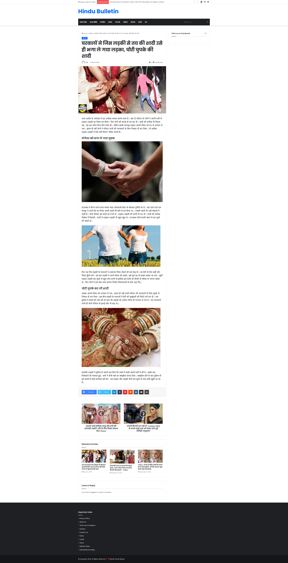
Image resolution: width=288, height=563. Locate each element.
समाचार (91, 33)
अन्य (146, 22)
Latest (82, 539)
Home (85, 33)
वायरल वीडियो (93, 22)
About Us (83, 522)
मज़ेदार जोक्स (83, 22)
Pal (87, 62)
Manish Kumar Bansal (117, 559)
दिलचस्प (133, 22)
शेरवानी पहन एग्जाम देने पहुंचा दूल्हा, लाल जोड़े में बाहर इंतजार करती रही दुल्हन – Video (121, 468)
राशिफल (125, 22)
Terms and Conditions (87, 525)
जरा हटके (117, 22)
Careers (82, 529)
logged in (94, 492)
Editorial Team (85, 546)
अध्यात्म (110, 22)
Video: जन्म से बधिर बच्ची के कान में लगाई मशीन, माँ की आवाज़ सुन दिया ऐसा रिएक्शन (150, 467)
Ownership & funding (87, 550)
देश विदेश (102, 22)
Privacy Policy (85, 518)
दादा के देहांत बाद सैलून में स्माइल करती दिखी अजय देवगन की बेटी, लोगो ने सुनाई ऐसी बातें (94, 467)
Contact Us (84, 532)
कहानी (140, 22)
